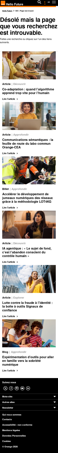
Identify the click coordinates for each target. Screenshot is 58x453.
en (49, 2)
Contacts (7, 419)
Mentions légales (11, 430)
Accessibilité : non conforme (17, 424)
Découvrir (19, 84)
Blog (5, 352)
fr (45, 2)
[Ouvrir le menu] (54, 2)
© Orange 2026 (10, 446)
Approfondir (21, 134)
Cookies (6, 441)
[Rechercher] (39, 2)
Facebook (13, 386)
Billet (5, 189)
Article (6, 84)
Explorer (18, 297)
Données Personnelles (14, 435)
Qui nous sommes (11, 414)
